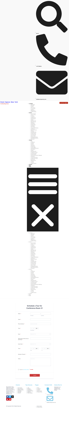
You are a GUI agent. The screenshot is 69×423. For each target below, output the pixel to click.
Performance (33, 124)
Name (19, 313)
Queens (32, 109)
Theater (32, 161)
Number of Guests (22, 354)
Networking (33, 123)
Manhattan (33, 104)
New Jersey (33, 107)
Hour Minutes (32, 330)
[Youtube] (10, 399)
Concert (32, 162)
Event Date (20, 344)
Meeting (32, 260)
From (31, 350)
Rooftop (32, 143)
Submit (34, 375)
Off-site (32, 119)
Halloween (33, 258)
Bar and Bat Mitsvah (34, 138)
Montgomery (33, 110)
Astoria (32, 106)
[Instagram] (12, 396)
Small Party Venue (34, 157)
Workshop (33, 255)
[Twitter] (10, 396)
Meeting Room (33, 151)
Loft (31, 141)
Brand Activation (34, 259)
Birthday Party (33, 120)
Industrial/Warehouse (35, 148)
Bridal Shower (33, 262)
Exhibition (33, 139)
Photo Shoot (33, 118)
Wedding (32, 122)
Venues (30, 140)
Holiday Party (33, 117)
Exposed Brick (33, 154)
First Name (31, 315)
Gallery (32, 150)
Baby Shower (33, 121)
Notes (19, 358)
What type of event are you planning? (23, 339)
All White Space (34, 153)
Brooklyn (32, 105)
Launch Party (33, 113)
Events (30, 112)
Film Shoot (33, 256)
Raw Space (33, 149)
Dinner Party (33, 114)
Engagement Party (34, 137)
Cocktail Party (33, 263)
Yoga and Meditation (34, 257)
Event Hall (33, 159)
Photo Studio (33, 147)
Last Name (42, 315)
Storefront (32, 145)
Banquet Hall (33, 160)
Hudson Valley (33, 111)
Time (19, 328)
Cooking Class (33, 261)
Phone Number (21, 323)
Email (19, 319)
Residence (33, 156)
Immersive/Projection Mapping (36, 155)
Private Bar (33, 146)
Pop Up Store (33, 264)
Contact (30, 164)
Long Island (33, 108)
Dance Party (33, 265)
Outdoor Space (33, 163)
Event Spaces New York (9, 102)
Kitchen (32, 144)
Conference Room (34, 152)
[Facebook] (7, 396)
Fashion (32, 115)
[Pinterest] (7, 399)
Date (19, 334)
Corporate (33, 116)
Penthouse (33, 142)
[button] (42, 199)
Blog (30, 165)
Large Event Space (34, 158)
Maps (30, 166)
